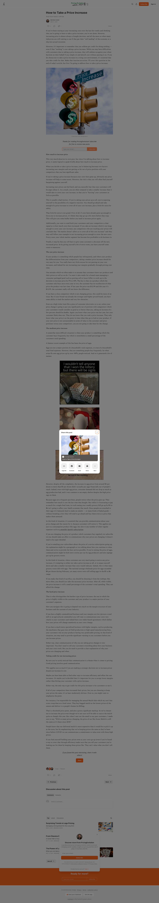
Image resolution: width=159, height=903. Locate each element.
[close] (97, 432)
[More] (95, 466)
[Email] (79, 466)
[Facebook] (72, 466)
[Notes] (87, 466)
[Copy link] (64, 466)
